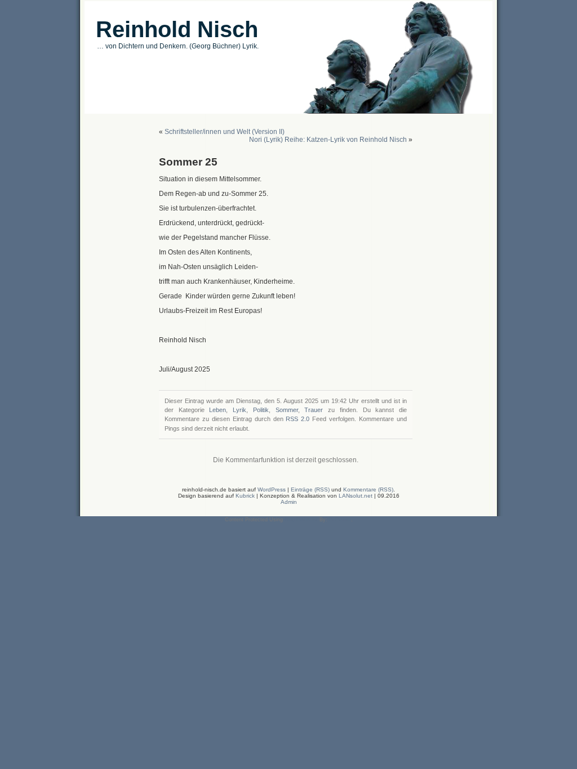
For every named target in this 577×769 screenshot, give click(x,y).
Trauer (313, 409)
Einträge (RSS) (310, 489)
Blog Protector (301, 519)
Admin (289, 502)
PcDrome (340, 519)
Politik (261, 409)
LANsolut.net (356, 496)
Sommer (287, 409)
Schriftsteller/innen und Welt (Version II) (225, 132)
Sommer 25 (188, 162)
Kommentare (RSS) (368, 489)
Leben (217, 409)
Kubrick (245, 496)
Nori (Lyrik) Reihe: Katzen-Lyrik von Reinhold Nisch (328, 140)
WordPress (272, 489)
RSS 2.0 (297, 418)
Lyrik (239, 409)
